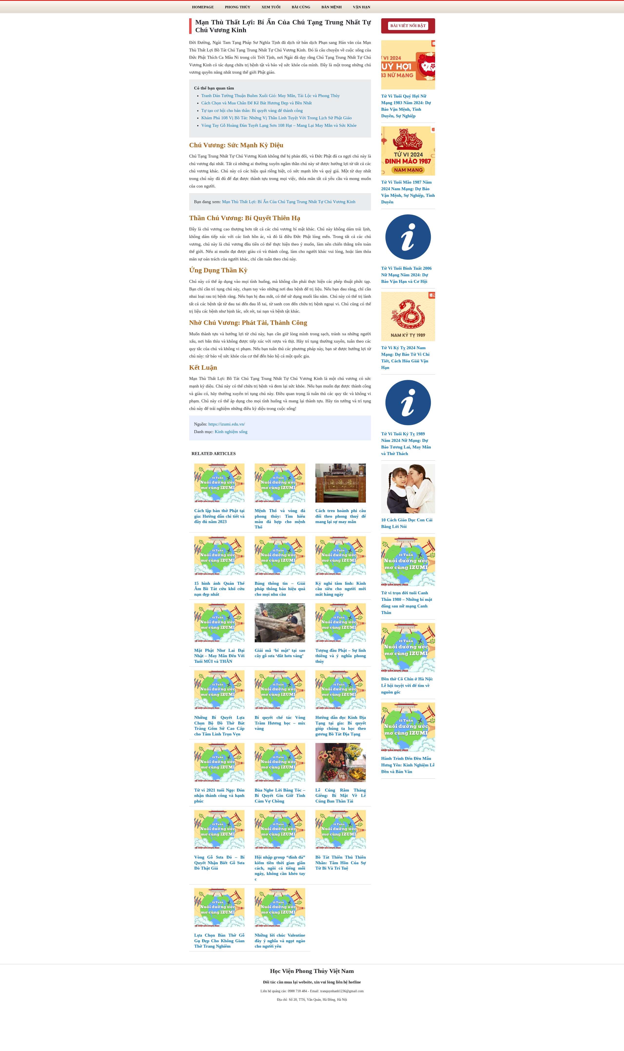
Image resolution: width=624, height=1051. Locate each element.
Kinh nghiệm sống (231, 431)
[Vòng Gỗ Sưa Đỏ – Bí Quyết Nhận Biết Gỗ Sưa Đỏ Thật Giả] (219, 830)
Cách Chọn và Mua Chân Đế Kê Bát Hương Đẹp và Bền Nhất (256, 102)
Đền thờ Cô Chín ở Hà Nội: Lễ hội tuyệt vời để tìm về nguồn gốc (407, 685)
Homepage (203, 7)
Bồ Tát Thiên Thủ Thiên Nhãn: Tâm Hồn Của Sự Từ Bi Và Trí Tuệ (340, 863)
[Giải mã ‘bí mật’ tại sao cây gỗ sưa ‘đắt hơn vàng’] (280, 623)
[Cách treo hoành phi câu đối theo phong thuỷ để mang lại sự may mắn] (340, 484)
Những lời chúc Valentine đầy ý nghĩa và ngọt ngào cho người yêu (280, 941)
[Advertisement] (312, 1028)
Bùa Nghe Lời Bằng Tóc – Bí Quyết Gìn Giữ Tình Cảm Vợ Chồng (280, 795)
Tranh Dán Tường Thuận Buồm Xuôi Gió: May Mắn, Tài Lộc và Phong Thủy (270, 95)
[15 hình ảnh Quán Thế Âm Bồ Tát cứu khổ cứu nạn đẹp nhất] (219, 556)
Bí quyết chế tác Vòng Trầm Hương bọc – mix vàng (280, 723)
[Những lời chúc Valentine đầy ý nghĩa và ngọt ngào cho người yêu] (280, 908)
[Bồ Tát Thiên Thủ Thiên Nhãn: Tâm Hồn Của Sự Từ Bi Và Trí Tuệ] (340, 830)
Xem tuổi (271, 7)
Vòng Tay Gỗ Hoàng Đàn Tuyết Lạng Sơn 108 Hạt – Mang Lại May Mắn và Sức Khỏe (279, 125)
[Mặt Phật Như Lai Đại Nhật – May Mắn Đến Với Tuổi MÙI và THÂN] (219, 623)
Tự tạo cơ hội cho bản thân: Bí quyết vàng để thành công (252, 110)
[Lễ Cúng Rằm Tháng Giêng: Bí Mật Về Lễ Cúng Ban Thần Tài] (340, 763)
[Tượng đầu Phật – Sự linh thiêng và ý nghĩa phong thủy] (340, 623)
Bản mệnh (332, 7)
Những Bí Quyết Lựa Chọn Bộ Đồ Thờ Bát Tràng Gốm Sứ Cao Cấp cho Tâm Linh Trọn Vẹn (219, 725)
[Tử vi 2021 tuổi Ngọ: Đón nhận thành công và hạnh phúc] (219, 763)
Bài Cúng (301, 7)
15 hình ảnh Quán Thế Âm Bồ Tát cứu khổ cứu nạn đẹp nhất (219, 589)
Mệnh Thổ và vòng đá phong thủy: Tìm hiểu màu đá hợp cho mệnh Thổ (280, 518)
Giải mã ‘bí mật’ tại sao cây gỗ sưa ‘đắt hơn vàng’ (280, 653)
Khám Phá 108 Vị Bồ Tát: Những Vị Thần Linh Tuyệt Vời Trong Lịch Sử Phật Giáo (276, 117)
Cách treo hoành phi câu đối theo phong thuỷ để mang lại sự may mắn (340, 516)
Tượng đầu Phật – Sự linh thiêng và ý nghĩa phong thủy (340, 656)
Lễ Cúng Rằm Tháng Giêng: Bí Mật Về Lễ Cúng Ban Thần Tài (340, 795)
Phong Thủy (237, 7)
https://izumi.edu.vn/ (226, 424)
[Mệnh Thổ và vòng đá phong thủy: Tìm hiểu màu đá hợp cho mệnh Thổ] (280, 484)
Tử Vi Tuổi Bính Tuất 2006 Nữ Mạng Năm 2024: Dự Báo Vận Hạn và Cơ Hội (406, 275)
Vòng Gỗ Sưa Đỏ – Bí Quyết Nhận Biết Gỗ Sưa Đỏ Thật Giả (219, 863)
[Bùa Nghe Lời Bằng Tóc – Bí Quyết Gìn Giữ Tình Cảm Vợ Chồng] (280, 763)
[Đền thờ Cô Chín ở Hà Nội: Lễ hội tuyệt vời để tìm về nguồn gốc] (408, 647)
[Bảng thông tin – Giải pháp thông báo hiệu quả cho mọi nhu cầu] (280, 556)
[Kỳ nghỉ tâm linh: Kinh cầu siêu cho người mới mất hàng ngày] (340, 556)
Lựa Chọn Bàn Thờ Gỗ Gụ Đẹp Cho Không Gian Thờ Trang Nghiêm (219, 941)
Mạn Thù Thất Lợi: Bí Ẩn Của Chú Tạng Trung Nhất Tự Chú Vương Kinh (288, 201)
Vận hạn (361, 7)
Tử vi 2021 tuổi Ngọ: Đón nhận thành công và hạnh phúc (219, 795)
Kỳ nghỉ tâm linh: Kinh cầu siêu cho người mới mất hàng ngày (340, 589)
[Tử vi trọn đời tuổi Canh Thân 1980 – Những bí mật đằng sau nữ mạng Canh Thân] (408, 561)
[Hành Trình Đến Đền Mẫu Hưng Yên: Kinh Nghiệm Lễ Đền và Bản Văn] (408, 726)
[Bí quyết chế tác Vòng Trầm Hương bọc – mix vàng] (280, 690)
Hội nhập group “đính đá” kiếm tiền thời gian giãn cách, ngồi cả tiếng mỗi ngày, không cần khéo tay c (280, 868)
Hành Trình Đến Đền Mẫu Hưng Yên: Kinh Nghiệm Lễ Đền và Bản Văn (408, 765)
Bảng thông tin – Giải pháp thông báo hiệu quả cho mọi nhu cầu (280, 589)
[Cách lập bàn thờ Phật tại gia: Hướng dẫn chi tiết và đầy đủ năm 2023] (219, 484)
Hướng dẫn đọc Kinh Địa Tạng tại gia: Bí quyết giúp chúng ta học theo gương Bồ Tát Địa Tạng (340, 725)
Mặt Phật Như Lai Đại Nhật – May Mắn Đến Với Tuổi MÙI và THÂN (219, 656)
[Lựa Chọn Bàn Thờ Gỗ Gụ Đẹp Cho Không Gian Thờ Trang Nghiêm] (219, 908)
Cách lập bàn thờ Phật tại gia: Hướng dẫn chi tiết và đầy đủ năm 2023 (219, 516)
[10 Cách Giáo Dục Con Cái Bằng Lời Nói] (408, 488)
